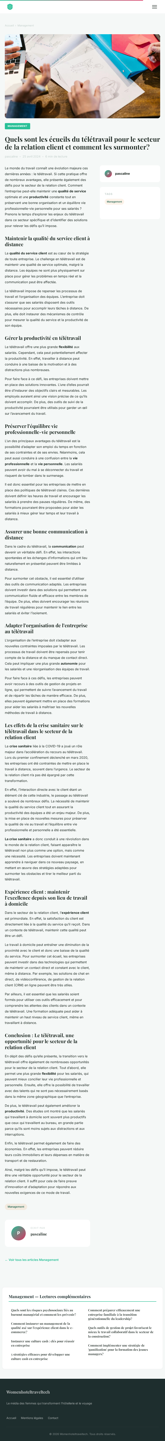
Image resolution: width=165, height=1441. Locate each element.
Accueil (9, 25)
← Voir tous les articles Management (32, 1260)
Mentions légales (32, 1418)
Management (26, 25)
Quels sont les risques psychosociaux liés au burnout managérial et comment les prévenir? (43, 1312)
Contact (53, 1418)
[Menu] (155, 7)
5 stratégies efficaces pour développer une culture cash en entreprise (40, 1356)
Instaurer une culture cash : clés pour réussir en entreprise (42, 1343)
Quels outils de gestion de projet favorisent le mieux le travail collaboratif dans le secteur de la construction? (121, 1332)
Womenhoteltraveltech (28, 1392)
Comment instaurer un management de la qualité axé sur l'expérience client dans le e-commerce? (42, 1328)
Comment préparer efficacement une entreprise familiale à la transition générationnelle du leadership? (114, 1314)
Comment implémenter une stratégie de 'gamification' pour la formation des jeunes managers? (118, 1349)
